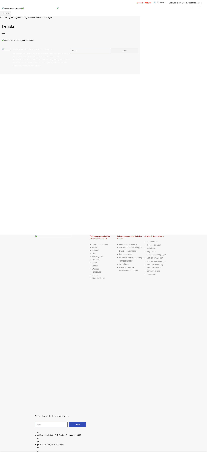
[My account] (204, 2)
